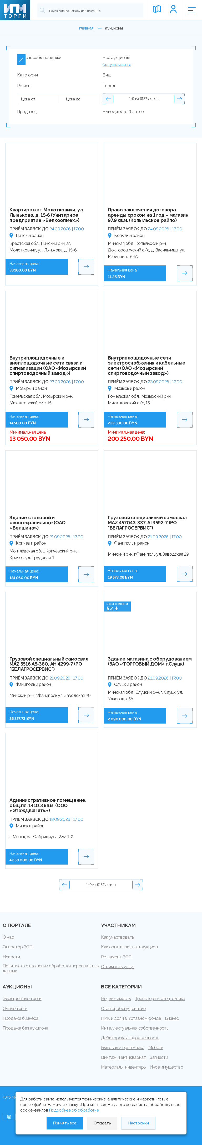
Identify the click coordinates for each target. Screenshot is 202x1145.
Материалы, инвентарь (123, 1067)
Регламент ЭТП (116, 956)
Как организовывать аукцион (129, 946)
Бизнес (172, 1018)
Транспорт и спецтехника (160, 998)
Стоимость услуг (117, 966)
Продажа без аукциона (25, 1028)
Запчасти (159, 1057)
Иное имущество (166, 1067)
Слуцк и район (128, 684)
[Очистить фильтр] (21, 59)
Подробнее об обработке (74, 1110)
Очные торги (15, 1008)
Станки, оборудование (123, 1008)
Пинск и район (30, 235)
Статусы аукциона (117, 64)
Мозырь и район (31, 388)
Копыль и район (129, 235)
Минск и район (30, 825)
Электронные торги (22, 998)
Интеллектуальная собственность (134, 1028)
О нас (8, 937)
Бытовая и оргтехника (122, 1047)
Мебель (155, 1047)
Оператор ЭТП (18, 946)
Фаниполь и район (131, 543)
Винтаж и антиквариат (123, 1057)
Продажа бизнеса (20, 1018)
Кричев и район (31, 543)
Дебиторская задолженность (130, 1037)
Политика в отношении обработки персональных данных (51, 968)
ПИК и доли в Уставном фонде (131, 1018)
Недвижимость (116, 998)
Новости (11, 956)
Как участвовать (117, 937)
